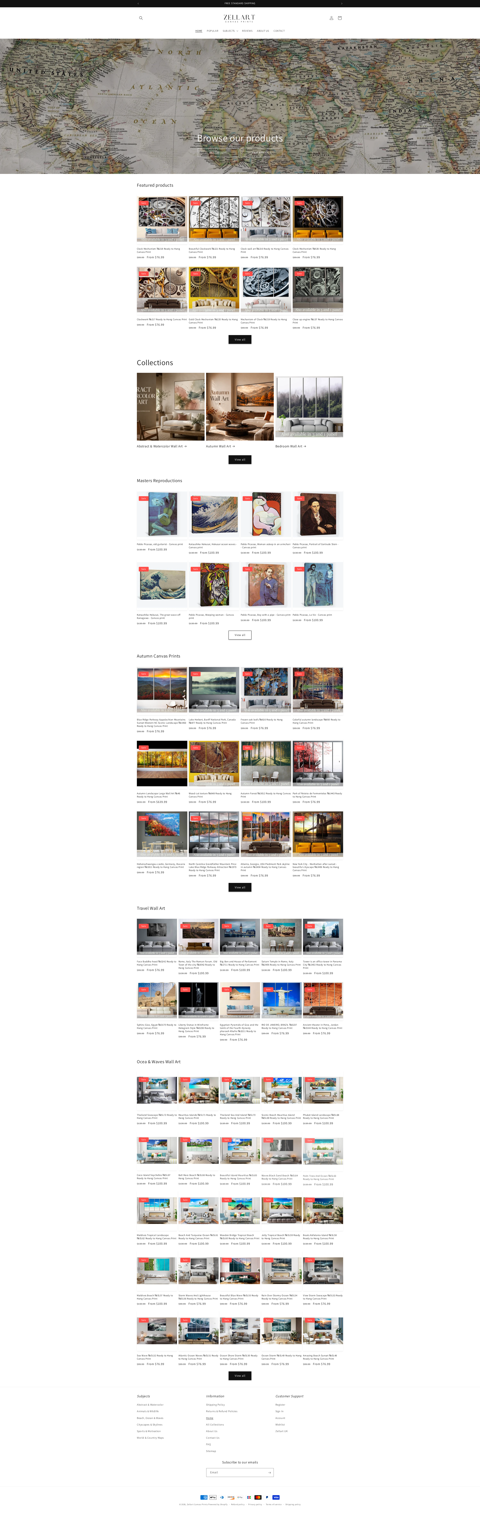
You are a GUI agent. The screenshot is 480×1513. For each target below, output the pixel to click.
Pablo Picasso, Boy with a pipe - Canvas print (266, 614)
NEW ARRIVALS (261, 152)
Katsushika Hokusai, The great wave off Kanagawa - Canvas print (159, 616)
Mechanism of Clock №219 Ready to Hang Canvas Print (264, 321)
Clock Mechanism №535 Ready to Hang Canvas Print (314, 250)
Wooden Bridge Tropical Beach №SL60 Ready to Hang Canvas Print (239, 1237)
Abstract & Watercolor (150, 1405)
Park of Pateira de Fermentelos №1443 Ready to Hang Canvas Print (317, 795)
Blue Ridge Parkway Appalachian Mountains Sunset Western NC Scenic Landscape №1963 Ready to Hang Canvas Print (161, 723)
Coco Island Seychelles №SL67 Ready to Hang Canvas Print (153, 1177)
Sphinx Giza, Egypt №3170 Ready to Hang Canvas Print (156, 1026)
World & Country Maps (150, 1438)
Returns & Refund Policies (221, 1411)
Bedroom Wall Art (288, 446)
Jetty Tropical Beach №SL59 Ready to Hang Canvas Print (281, 1237)
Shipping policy (293, 1504)
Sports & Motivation (149, 1431)
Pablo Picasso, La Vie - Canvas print (312, 614)
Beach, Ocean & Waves (150, 1418)
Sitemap (211, 1451)
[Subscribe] (269, 1472)
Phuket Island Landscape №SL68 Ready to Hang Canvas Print (321, 1117)
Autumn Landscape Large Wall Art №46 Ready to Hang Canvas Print (158, 795)
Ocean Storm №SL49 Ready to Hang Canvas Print (282, 1357)
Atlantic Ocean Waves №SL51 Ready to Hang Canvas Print (198, 1357)
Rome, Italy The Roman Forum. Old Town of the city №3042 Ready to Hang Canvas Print (197, 964)
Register (280, 1405)
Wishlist (280, 1424)
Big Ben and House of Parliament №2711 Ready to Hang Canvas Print (239, 963)
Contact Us (212, 1438)
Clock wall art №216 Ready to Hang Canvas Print (265, 250)
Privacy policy (255, 1504)
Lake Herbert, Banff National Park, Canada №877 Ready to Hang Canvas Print (212, 721)
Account (280, 1418)
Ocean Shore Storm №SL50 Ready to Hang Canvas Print (238, 1357)
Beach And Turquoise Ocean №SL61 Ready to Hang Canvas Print (198, 1237)
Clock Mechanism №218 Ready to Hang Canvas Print (158, 250)
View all (240, 339)
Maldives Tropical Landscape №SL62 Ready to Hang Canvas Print (156, 1237)
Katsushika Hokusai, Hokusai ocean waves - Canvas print (213, 546)
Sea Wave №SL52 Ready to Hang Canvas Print (155, 1357)
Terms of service (274, 1504)
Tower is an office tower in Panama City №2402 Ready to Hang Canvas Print (322, 964)
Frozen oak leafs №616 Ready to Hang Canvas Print (262, 721)
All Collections (215, 1424)
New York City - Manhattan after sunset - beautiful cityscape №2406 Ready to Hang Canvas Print (316, 867)
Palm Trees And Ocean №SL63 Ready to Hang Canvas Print (319, 1177)
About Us (211, 1431)
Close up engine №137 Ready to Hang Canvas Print (318, 321)
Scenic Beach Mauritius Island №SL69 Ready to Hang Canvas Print (281, 1117)
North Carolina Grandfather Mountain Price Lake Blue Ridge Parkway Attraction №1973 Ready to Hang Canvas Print (212, 867)
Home (209, 1418)
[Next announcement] (342, 3)
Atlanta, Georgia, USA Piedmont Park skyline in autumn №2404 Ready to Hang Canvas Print (265, 867)
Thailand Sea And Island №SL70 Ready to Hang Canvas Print (237, 1117)
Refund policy (237, 1504)
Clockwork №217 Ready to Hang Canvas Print (162, 319)
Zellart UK (281, 1431)
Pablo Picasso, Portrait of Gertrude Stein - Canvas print (316, 546)
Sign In (279, 1411)
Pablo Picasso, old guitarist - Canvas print (160, 544)
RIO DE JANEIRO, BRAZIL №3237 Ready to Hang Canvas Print (279, 1026)
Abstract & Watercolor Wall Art (160, 446)
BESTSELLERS (218, 152)
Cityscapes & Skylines (150, 1424)
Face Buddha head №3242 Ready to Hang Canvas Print (156, 963)
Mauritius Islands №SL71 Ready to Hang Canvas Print (197, 1117)
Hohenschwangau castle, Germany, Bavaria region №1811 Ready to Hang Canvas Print (161, 866)
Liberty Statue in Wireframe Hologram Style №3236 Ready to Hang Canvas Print (196, 1028)
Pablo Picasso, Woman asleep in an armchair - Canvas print (265, 546)
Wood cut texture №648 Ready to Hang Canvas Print (210, 795)
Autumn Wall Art (218, 446)
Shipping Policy (215, 1405)
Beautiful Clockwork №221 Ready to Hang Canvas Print (212, 250)
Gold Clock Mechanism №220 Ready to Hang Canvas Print (213, 321)
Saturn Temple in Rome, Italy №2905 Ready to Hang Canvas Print (281, 963)
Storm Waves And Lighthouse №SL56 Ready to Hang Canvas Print (198, 1297)
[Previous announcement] (138, 3)
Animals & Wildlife (148, 1411)
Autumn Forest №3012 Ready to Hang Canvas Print (266, 795)
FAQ (208, 1444)
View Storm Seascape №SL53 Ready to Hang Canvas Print (323, 1297)
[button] (141, 18)
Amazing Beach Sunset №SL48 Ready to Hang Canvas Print (320, 1357)
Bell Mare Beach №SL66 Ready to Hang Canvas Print (196, 1177)
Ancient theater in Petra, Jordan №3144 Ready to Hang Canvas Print (322, 1026)
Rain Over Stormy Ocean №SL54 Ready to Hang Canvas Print (279, 1297)
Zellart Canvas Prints (197, 1504)
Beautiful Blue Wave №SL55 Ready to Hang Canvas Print (239, 1297)
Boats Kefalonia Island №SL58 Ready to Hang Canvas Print (320, 1237)
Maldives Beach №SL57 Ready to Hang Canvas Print (155, 1297)
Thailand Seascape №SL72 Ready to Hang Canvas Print (157, 1117)
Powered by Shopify (218, 1504)
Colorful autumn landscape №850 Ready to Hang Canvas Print (316, 721)
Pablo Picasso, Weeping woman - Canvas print (211, 616)
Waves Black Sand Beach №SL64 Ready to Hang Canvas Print (280, 1177)
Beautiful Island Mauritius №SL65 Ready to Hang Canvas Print (238, 1177)
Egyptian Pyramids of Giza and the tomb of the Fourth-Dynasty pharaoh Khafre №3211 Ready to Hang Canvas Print (239, 1029)
